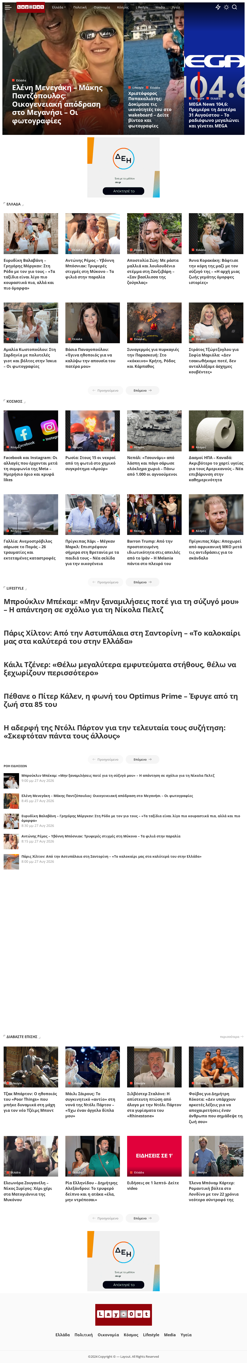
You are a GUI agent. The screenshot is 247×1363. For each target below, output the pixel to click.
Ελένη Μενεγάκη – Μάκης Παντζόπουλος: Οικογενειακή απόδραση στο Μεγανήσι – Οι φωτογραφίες (57, 103)
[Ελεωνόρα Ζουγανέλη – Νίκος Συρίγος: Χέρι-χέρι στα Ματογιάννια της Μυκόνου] (31, 1156)
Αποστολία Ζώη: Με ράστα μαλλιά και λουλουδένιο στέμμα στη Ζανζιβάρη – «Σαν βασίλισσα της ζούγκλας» (152, 271)
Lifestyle (138, 87)
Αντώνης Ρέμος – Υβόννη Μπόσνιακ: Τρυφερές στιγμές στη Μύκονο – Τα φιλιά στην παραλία (89, 269)
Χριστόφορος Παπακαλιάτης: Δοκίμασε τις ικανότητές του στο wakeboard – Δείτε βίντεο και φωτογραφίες (150, 109)
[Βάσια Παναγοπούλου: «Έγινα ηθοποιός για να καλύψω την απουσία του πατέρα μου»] (92, 323)
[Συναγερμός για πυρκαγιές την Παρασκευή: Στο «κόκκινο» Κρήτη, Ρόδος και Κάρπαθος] (154, 323)
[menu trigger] (10, 7)
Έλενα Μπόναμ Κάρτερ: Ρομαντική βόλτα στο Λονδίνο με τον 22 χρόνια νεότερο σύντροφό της (214, 1191)
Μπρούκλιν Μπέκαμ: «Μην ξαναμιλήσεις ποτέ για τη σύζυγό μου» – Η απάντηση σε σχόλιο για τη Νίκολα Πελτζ (121, 605)
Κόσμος (16, 447)
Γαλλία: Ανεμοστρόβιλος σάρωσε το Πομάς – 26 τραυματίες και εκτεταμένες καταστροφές (29, 550)
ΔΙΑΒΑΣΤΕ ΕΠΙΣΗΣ (22, 1036)
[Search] (234, 7)
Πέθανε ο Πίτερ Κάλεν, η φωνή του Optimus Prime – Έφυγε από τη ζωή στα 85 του (121, 700)
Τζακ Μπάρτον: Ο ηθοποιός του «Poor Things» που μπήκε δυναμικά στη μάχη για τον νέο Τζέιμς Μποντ (30, 1102)
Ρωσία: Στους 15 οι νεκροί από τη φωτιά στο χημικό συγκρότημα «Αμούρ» (90, 463)
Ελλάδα (21, 80)
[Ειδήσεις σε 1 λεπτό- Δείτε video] (154, 1156)
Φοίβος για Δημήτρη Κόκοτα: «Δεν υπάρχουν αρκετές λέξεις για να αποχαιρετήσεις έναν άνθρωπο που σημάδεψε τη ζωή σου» (216, 1107)
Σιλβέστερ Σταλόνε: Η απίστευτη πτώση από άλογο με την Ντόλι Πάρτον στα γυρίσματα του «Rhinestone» (154, 1105)
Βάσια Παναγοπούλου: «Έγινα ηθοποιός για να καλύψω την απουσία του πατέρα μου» (90, 358)
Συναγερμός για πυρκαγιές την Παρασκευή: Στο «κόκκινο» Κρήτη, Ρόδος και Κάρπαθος (153, 358)
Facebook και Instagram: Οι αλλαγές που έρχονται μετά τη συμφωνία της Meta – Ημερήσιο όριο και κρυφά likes (30, 469)
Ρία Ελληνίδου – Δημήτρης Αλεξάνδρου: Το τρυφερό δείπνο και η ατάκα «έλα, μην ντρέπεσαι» (91, 1191)
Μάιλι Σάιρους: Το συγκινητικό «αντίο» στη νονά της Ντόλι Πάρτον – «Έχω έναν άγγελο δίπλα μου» (90, 1105)
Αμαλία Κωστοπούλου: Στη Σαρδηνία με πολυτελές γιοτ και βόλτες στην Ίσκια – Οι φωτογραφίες (30, 358)
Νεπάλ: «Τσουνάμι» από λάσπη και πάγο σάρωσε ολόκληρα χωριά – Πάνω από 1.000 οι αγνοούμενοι (152, 466)
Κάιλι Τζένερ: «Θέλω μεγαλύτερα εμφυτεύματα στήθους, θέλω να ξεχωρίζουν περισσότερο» (120, 668)
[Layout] (30, 7)
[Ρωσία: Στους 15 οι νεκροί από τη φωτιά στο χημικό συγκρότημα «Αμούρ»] (92, 430)
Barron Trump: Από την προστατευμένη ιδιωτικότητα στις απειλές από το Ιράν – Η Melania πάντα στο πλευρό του (153, 552)
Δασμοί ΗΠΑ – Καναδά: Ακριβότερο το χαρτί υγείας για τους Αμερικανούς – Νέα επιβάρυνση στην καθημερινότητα (216, 469)
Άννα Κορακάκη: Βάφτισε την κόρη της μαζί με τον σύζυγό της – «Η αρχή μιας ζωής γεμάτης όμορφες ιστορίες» (214, 271)
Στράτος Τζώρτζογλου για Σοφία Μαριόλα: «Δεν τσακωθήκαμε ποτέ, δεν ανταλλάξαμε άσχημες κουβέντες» (214, 361)
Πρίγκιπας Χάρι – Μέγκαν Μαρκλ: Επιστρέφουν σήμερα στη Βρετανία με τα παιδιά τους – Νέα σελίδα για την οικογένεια (92, 552)
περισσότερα (229, 1036)
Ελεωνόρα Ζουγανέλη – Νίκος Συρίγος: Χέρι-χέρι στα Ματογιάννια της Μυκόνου (28, 1191)
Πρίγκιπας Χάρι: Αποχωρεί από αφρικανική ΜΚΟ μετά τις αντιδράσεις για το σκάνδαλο (215, 550)
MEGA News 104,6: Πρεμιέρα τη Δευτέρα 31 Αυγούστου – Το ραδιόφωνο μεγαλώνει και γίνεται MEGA (214, 115)
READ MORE (101, 130)
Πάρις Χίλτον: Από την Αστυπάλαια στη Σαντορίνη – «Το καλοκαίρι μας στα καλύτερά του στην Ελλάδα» (122, 637)
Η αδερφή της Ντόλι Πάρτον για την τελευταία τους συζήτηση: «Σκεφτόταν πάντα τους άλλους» (115, 732)
